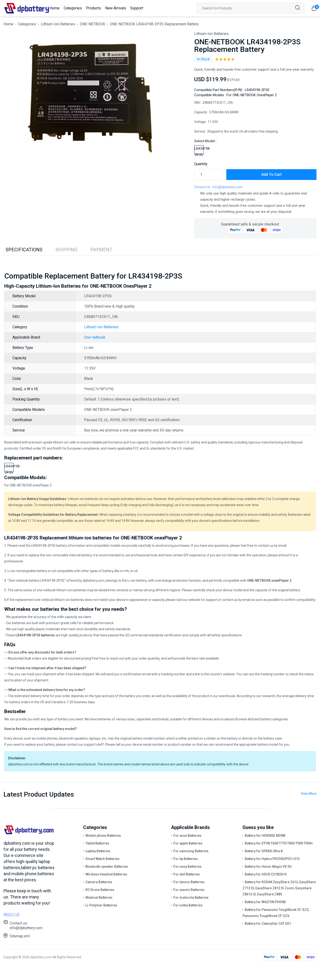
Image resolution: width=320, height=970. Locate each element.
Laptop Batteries (98, 851)
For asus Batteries (187, 835)
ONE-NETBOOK (92, 24)
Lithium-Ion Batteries (58, 24)
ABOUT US (11, 914)
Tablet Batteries (97, 843)
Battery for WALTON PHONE (265, 902)
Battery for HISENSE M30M (265, 835)
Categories (73, 8)
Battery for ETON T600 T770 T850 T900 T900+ (279, 843)
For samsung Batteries (190, 851)
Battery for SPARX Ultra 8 (264, 851)
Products (93, 8)
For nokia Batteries (187, 905)
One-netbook (94, 337)
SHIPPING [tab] (66, 249)
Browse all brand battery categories (261, 719)
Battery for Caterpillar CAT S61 (268, 923)
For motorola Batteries (190, 897)
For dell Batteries (186, 874)
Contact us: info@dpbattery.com (26, 925)
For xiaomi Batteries (189, 890)
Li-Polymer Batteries (101, 905)
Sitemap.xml (20, 936)
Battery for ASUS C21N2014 (266, 874)
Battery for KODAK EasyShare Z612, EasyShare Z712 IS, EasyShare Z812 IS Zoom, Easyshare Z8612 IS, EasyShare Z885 (279, 888)
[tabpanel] (91, 98)
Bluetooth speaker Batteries (107, 866)
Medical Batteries (99, 897)
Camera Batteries (99, 882)
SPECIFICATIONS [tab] (24, 249)
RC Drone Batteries (100, 890)
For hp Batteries (185, 859)
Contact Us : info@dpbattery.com (218, 187)
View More (308, 793)
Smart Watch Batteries (102, 859)
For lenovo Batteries (189, 882)
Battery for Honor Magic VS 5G (268, 866)
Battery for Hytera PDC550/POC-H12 (272, 859)
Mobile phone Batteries (103, 835)
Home (55, 8)
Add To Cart (271, 174)
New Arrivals (115, 8)
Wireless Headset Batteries (106, 874)
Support (136, 8)
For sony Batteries (187, 866)
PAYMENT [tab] (101, 249)
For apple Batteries (187, 843)
